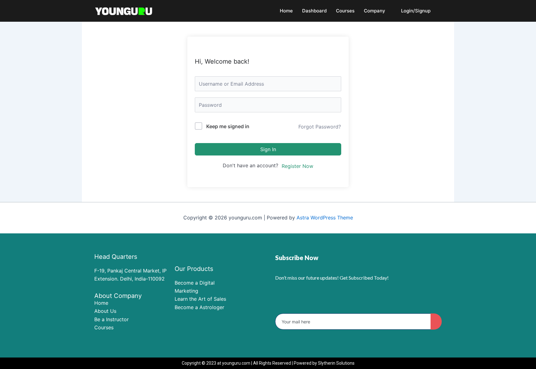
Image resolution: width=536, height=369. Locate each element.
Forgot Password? (319, 127)
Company (374, 11)
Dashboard (314, 11)
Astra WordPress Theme (325, 217)
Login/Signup (416, 11)
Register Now (297, 166)
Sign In (268, 149)
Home (286, 11)
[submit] (436, 321)
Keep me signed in (227, 126)
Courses (345, 11)
